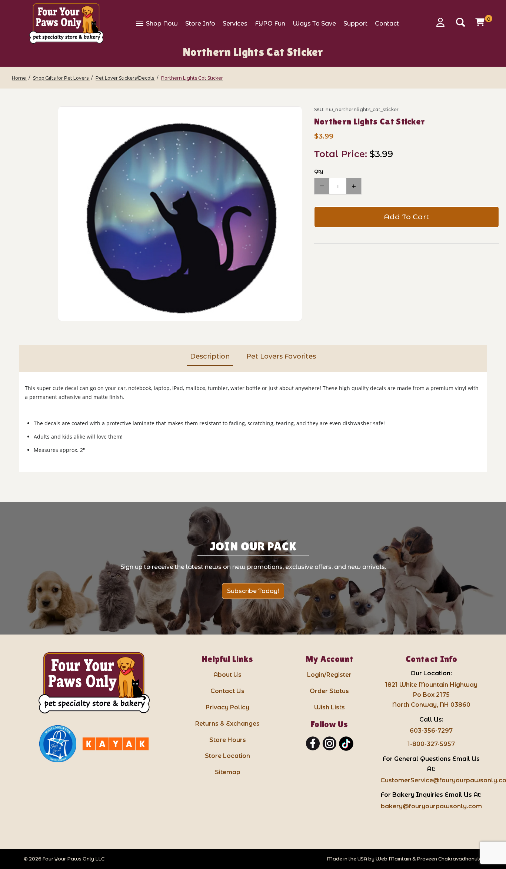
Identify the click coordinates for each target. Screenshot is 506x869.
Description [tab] (210, 356)
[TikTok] (346, 744)
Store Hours (227, 739)
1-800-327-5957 (431, 744)
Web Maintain (393, 859)
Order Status (329, 691)
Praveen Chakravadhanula (449, 859)
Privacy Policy (227, 707)
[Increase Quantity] (353, 186)
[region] (28, 213)
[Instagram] (329, 744)
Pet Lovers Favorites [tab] (281, 356)
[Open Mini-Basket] (480, 22)
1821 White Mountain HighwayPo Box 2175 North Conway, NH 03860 (431, 694)
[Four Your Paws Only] (66, 23)
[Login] (443, 22)
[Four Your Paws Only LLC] (94, 682)
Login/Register (329, 674)
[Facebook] (312, 744)
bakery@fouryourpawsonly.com (431, 806)
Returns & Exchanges (227, 723)
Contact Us (227, 691)
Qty (318, 171)
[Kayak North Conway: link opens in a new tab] (115, 743)
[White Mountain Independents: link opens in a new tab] (57, 743)
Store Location (227, 755)
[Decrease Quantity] (321, 186)
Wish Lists (329, 707)
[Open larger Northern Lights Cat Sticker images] (180, 214)
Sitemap (227, 772)
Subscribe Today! (253, 591)
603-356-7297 (431, 730)
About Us (227, 674)
